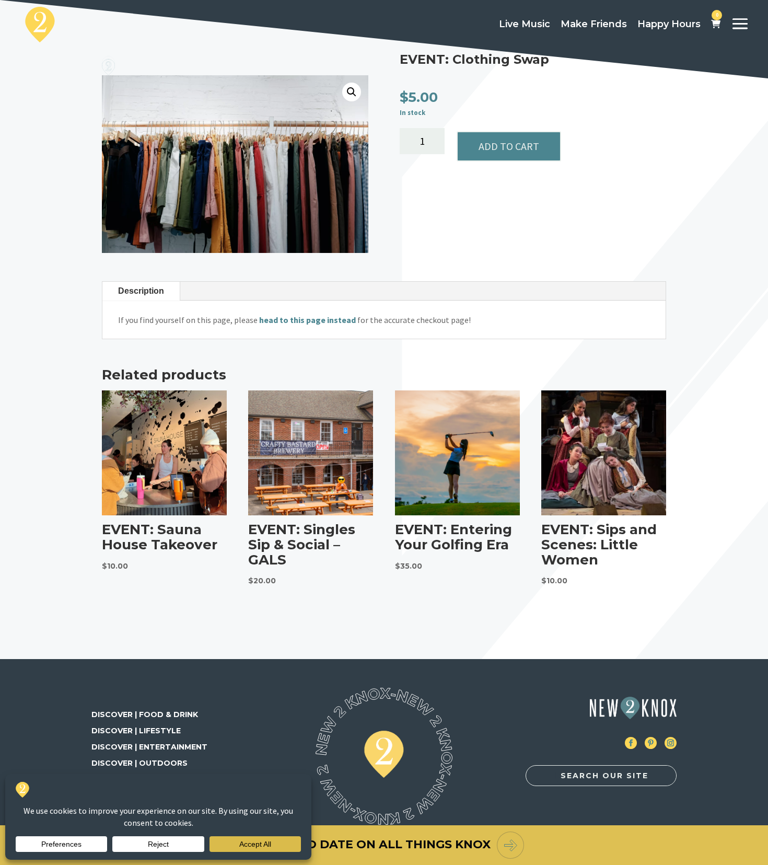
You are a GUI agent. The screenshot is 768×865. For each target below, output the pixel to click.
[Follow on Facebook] (631, 743)
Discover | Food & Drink (144, 714)
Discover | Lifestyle (136, 730)
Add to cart (509, 146)
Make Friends (594, 24)
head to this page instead (307, 320)
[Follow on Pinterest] (651, 743)
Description (141, 290)
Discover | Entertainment (149, 747)
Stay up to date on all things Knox (367, 844)
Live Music (524, 24)
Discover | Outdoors (139, 763)
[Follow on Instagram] (671, 743)
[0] (715, 24)
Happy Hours (669, 24)
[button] (351, 92)
